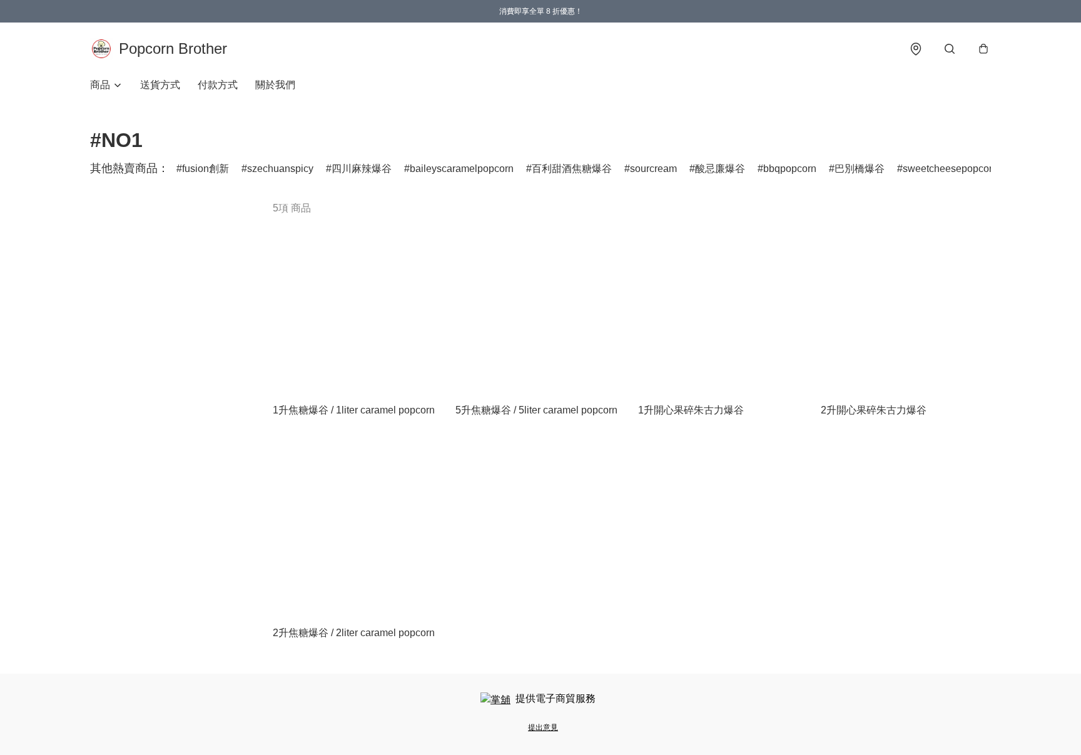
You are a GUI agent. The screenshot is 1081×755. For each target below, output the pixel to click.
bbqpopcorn (789, 168)
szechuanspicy (280, 168)
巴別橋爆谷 (860, 168)
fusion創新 (205, 168)
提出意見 (543, 727)
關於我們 (275, 84)
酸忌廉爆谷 (720, 168)
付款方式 (218, 84)
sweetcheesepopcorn (950, 168)
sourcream (653, 168)
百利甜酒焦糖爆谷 (572, 168)
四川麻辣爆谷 (362, 168)
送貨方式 (160, 84)
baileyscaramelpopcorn (462, 168)
